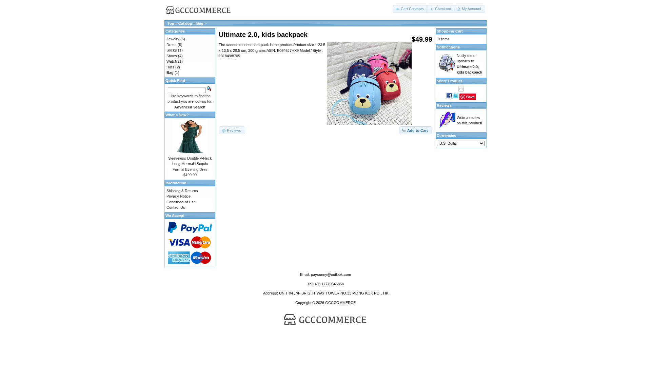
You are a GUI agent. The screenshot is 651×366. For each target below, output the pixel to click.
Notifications (448, 47)
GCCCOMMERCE (340, 303)
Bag (199, 23)
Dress (171, 45)
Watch (171, 61)
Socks (171, 50)
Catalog (185, 23)
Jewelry (172, 39)
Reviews (444, 105)
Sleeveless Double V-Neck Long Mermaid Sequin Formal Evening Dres (190, 163)
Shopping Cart (450, 31)
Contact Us (175, 207)
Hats (170, 67)
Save (470, 96)
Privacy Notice (178, 196)
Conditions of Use (181, 202)
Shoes (171, 56)
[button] (410, 9)
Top (170, 23)
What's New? (177, 115)
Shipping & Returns (182, 191)
